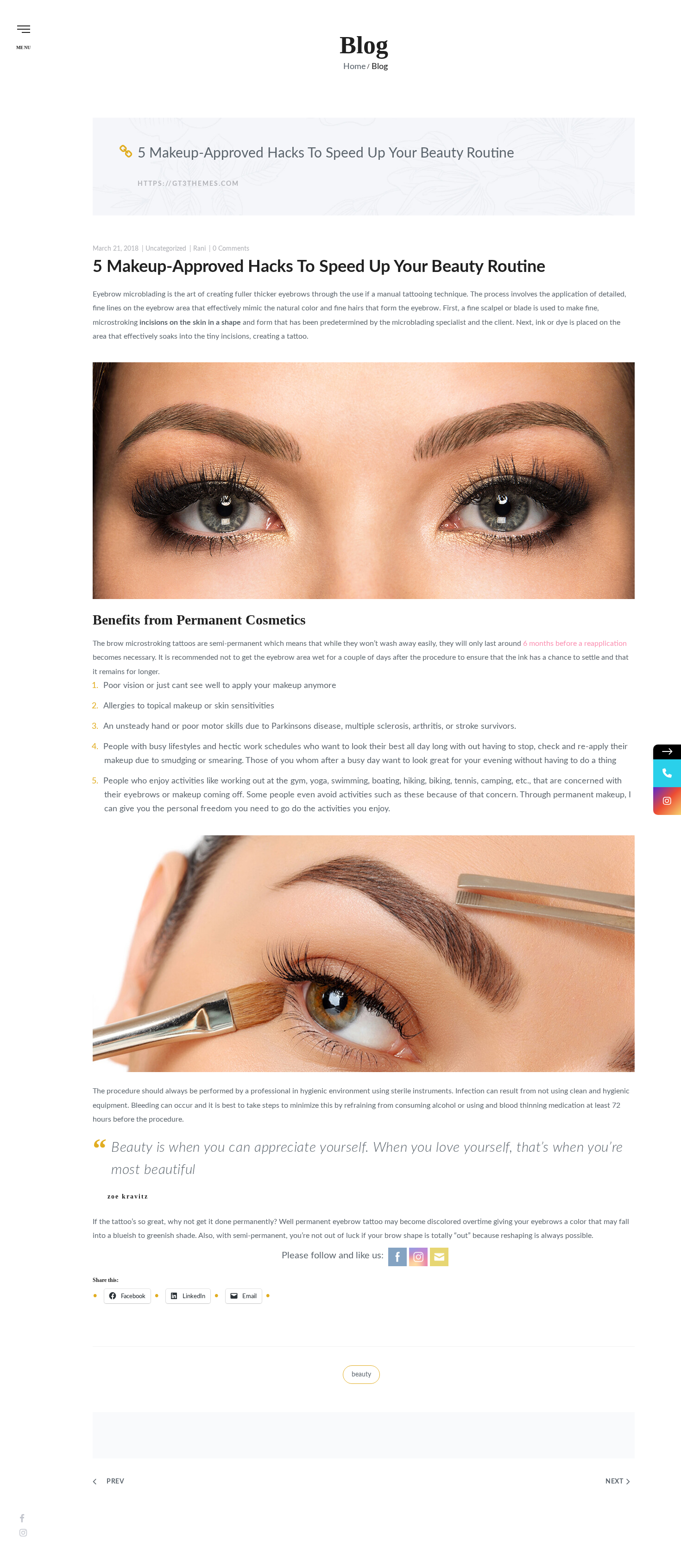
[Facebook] (22, 1519)
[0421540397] (667, 773)
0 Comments (231, 249)
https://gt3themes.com (188, 184)
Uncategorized (165, 249)
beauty (361, 1374)
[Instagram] (23, 1533)
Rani (199, 249)
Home (354, 67)
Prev (115, 1481)
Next (614, 1481)
